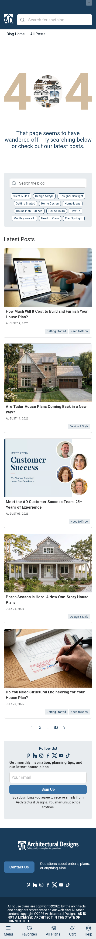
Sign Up (48, 789)
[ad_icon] (8, 19)
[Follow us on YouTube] (61, 755)
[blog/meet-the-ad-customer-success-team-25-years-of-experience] (48, 468)
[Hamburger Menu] (8, 928)
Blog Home (16, 34)
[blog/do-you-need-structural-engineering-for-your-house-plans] (48, 658)
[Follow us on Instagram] (41, 755)
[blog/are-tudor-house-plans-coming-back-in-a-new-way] (48, 373)
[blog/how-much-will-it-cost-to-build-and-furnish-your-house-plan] (48, 277)
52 (56, 728)
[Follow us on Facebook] (48, 755)
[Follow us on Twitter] (54, 755)
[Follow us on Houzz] (35, 755)
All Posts (37, 34)
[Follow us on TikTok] (67, 755)
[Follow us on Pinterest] (28, 755)
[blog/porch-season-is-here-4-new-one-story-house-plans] (48, 563)
